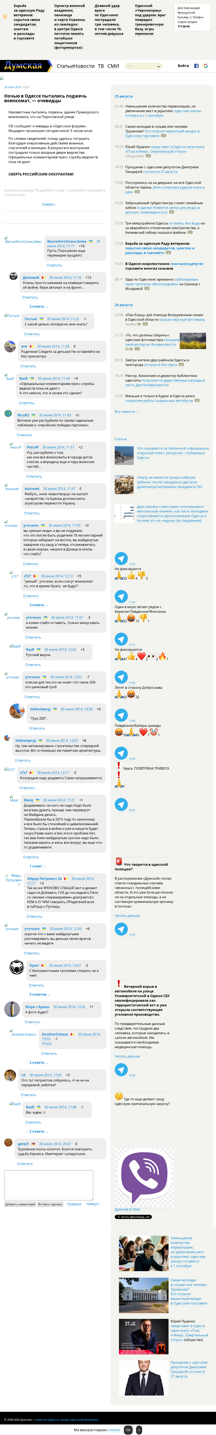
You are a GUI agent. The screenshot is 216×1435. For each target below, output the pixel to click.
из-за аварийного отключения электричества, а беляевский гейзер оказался (165, 228)
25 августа (124, 96)
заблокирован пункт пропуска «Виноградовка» (161, 281)
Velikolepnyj (40, 709)
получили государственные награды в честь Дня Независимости (165, 382)
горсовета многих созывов (149, 268)
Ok (128, 1430)
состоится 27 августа (160, 171)
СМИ (113, 66)
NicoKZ (23, 415)
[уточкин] (11, 525)
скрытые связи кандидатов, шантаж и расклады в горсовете (160, 250)
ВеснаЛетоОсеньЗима (66, 241)
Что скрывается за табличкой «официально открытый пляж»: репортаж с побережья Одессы (173, 453)
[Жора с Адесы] (12, 1016)
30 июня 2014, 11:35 (53, 346)
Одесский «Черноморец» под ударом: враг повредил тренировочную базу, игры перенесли (150, 19)
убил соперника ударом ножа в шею (164, 189)
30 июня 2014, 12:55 (66, 928)
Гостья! (31, 319)
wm (24, 346)
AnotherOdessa (55, 1034)
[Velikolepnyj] (17, 717)
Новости (83, 66)
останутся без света (160, 364)
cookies (114, 1430)
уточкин (31, 525)
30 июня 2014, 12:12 (57, 576)
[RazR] (9, 378)
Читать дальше (127, 915)
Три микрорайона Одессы (147, 223)
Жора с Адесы (37, 1006)
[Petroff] (15, 447)
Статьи (65, 66)
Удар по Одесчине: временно (150, 279)
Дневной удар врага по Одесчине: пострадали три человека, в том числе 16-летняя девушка (109, 19)
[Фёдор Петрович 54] (13, 884)
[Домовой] (13, 278)
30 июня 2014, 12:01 (66, 677)
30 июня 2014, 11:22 (63, 319)
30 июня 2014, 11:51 (58, 447)
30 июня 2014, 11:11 (73, 243)
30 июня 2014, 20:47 (55, 1143)
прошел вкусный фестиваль (182, 319)
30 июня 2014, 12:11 (53, 772)
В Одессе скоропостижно (147, 263)
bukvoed (32, 488)
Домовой (31, 277)
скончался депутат (187, 263)
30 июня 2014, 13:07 (65, 965)
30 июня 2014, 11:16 (65, 277)
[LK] (10, 1080)
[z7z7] (14, 576)
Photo (47, 1043)
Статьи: (121, 439)
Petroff (32, 447)
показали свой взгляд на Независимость (152, 342)
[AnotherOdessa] (23, 1034)
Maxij (28, 800)
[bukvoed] (11, 488)
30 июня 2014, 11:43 (55, 415)
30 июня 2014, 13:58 (77, 709)
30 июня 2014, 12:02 (60, 649)
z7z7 (27, 576)
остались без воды (184, 223)
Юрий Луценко (138, 146)
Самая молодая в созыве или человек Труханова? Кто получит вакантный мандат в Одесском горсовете (189, 1292)
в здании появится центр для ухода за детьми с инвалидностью (162, 210)
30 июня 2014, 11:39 (54, 378)
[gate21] (8, 1145)
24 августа (124, 305)
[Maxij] (14, 800)
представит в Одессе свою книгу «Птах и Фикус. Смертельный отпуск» (164, 149)
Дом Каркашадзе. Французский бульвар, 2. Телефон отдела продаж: (191, 17)
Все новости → (127, 411)
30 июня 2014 (12, 87)
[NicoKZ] (8, 416)
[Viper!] (16, 973)
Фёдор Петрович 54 (44, 878)
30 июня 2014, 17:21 (59, 800)
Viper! (34, 965)
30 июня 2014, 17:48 (60, 1107)
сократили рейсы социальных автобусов (159, 400)
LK (23, 1075)
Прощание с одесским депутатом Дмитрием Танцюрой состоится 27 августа (189, 1369)
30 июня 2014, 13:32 (69, 1006)
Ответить (54, 265)
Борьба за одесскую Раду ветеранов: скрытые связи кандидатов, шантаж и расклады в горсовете (29, 22)
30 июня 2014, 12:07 (62, 740)
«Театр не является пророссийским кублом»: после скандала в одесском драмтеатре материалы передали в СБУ (169, 482)
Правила (74, 1204)
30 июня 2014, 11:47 (59, 488)
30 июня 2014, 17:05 (46, 1075)
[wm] (10, 351)
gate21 (23, 1143)
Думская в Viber (127, 1209)
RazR (23, 378)
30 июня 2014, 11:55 (65, 525)
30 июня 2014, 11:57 (67, 617)
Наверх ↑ (49, 204)
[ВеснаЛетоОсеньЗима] (23, 241)
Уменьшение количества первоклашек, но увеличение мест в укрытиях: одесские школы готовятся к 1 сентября (188, 1252)
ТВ (101, 66)
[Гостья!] (11, 315)
